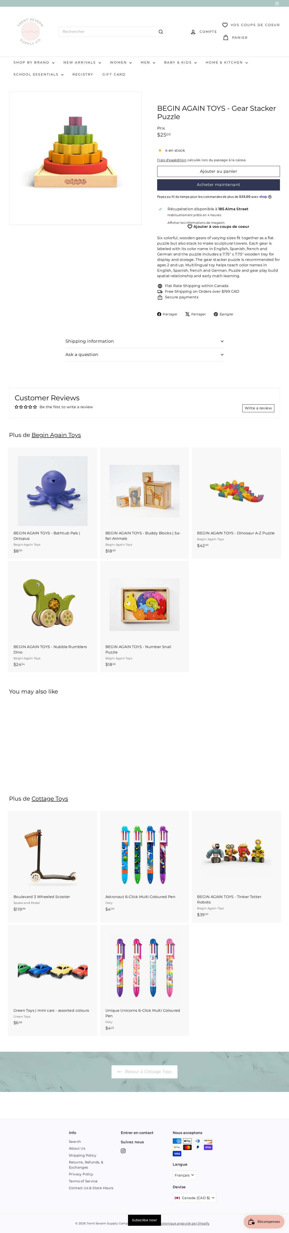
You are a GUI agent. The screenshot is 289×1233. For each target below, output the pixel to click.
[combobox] (112, 31)
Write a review (258, 408)
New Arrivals (80, 62)
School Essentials (37, 74)
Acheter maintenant (218, 184)
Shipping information (89, 341)
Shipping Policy (82, 1155)
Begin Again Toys (56, 434)
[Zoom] (75, 158)
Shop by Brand (32, 62)
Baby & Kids (178, 62)
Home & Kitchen (225, 62)
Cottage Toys (50, 798)
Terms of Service (83, 1181)
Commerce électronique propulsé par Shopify (173, 1223)
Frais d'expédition (171, 160)
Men (146, 62)
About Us (77, 1148)
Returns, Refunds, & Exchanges (86, 1164)
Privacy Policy (81, 1174)
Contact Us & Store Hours (91, 1188)
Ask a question (81, 354)
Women (119, 62)
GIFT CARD (114, 74)
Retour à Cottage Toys (148, 1071)
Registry (82, 74)
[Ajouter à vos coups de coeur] (94, 469)
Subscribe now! (144, 1220)
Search (75, 1141)
